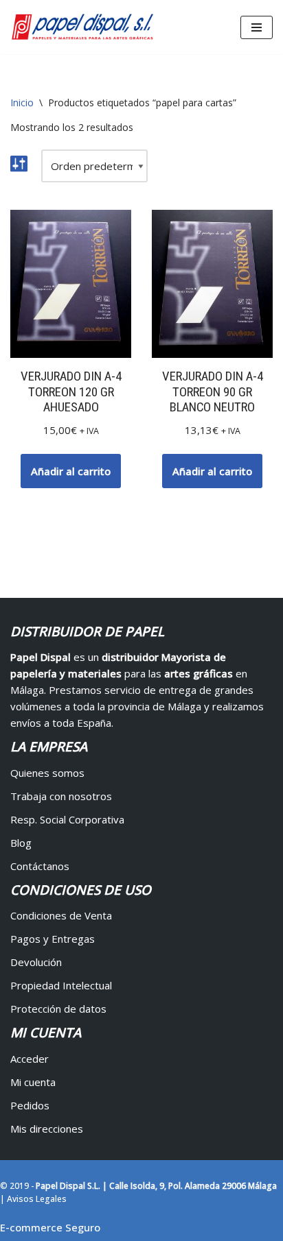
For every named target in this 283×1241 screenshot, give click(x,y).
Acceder (29, 1058)
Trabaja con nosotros (61, 796)
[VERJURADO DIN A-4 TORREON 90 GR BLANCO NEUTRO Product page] (212, 284)
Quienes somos (47, 773)
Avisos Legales (37, 1199)
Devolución (36, 962)
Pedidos (29, 1105)
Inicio (22, 102)
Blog (21, 843)
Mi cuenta (33, 1082)
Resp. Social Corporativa (67, 819)
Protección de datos (58, 1008)
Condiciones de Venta (61, 915)
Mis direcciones (46, 1128)
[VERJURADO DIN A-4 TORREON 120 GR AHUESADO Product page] (70, 284)
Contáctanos (39, 866)
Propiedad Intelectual (61, 985)
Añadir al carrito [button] (71, 471)
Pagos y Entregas (52, 938)
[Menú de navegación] (256, 27)
